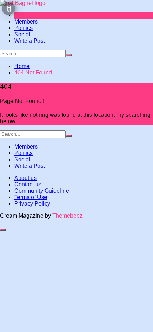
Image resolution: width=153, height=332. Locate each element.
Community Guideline (41, 191)
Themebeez (67, 216)
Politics (23, 28)
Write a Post (29, 41)
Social (22, 34)
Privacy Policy (32, 204)
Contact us (27, 184)
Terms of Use (30, 197)
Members (26, 22)
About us (25, 178)
